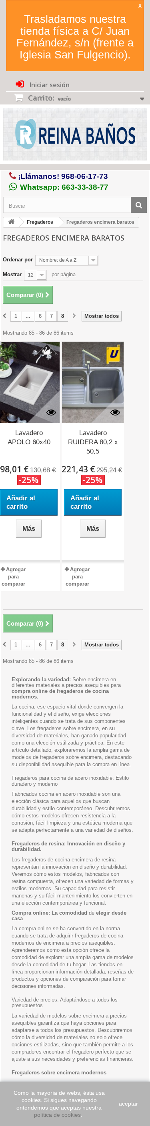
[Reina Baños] (75, 136)
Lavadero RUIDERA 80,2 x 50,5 (93, 442)
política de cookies (57, 1115)
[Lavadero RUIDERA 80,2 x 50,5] (93, 382)
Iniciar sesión (49, 84)
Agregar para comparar (14, 576)
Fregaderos (40, 222)
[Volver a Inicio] (11, 222)
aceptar (128, 1103)
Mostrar (12, 274)
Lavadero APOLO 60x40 (29, 437)
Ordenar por (18, 260)
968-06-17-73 (84, 176)
